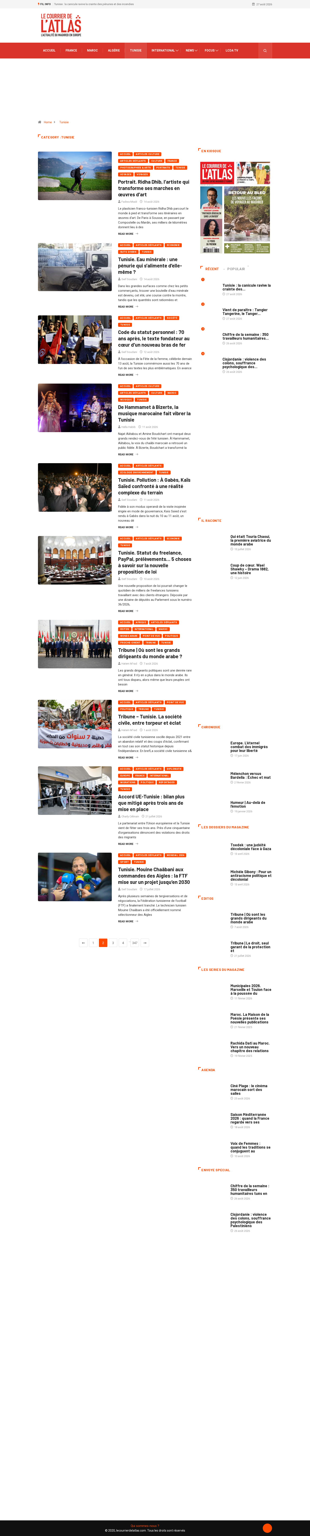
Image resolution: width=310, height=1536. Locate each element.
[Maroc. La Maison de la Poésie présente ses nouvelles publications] (212, 1018)
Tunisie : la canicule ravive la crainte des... (246, 287)
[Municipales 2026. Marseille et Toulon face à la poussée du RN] (212, 989)
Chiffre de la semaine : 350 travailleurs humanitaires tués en (249, 1189)
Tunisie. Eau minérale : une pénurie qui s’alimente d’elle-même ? (150, 265)
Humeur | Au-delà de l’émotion (247, 804)
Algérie (114, 50)
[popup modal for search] (265, 50)
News (190, 50)
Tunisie (136, 50)
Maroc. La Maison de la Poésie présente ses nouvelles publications (249, 1018)
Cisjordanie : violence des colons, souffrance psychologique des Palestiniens (250, 1220)
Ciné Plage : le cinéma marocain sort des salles (248, 1089)
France (71, 50)
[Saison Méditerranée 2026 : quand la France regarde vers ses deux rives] (212, 1118)
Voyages (125, 174)
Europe (125, 775)
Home (48, 122)
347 (134, 943)
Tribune (151, 642)
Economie (173, 245)
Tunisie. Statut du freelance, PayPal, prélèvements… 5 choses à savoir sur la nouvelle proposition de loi (154, 562)
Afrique (141, 622)
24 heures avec (240, 1039)
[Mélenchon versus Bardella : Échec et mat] (212, 776)
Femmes (235, 867)
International (163, 50)
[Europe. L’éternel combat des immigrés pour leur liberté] (212, 747)
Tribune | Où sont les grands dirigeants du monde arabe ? (150, 653)
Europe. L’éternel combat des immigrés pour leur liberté (249, 747)
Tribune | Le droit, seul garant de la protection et (250, 947)
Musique (126, 399)
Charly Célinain (130, 816)
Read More (125, 233)
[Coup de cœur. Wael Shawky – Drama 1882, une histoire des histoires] (212, 569)
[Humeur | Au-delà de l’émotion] (212, 804)
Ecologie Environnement (137, 472)
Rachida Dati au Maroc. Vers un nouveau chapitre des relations (250, 1047)
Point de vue (151, 636)
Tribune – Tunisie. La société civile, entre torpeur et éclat (150, 719)
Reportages (167, 782)
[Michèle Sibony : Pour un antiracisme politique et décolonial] (212, 876)
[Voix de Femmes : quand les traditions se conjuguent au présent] (212, 1147)
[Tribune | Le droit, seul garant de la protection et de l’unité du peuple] (212, 947)
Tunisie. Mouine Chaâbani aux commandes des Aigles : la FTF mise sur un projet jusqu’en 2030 (154, 875)
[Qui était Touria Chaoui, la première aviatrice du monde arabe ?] (212, 540)
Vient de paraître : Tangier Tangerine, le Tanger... (245, 311)
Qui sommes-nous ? (145, 1526)
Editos (124, 629)
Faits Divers (128, 252)
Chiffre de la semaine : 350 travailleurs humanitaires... (245, 336)
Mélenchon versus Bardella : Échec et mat (250, 775)
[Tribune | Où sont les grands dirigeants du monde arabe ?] (212, 918)
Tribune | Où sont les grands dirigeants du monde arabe (248, 918)
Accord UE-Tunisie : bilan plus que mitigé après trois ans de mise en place (151, 802)
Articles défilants (133, 161)
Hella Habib (128, 427)
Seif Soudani (129, 279)
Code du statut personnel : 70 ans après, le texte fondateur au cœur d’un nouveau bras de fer (154, 338)
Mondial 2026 (175, 855)
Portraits (163, 167)
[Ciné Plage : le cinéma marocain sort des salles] (212, 1090)
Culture (156, 161)
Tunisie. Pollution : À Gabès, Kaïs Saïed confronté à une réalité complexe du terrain (154, 486)
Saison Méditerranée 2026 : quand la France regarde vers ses (249, 1118)
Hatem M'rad (129, 663)
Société (172, 318)
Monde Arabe (128, 636)
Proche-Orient (130, 642)
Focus (210, 50)
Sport (124, 862)
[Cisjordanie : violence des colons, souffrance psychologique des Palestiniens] (212, 1219)
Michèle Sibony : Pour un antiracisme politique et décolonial (251, 875)
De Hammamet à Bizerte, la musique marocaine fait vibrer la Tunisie (154, 413)
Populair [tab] (236, 269)
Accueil (49, 50)
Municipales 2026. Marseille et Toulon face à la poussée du (250, 989)
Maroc (92, 50)
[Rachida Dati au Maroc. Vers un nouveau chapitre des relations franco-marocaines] (212, 1047)
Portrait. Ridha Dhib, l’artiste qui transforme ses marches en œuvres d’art (153, 188)
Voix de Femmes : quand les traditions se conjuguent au (250, 1147)
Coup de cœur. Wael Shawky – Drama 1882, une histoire (249, 569)
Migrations (127, 782)
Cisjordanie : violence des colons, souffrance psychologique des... (244, 363)
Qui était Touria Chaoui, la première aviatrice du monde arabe (250, 540)
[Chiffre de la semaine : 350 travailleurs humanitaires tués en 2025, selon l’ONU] (212, 1190)
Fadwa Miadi (129, 201)
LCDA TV (232, 50)
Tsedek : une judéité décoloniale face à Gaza (250, 847)
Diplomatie (174, 769)
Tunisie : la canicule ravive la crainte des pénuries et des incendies (94, 4)
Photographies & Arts (135, 167)
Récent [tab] (212, 269)
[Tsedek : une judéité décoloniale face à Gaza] (212, 847)
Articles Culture (147, 154)
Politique (171, 636)
